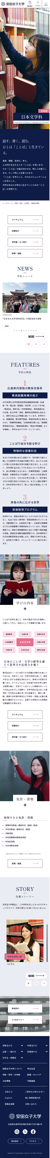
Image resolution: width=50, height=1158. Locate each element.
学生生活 (31, 1068)
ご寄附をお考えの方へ (35, 1091)
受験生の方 (7, 1045)
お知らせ (9, 1091)
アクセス (38, 6)
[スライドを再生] (28, 983)
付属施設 (31, 1080)
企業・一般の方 (9, 1051)
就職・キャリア (34, 1074)
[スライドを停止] (28, 344)
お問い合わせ (31, 1104)
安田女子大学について (12, 1068)
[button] (14, 330)
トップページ (7, 203)
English (8, 1097)
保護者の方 (32, 1051)
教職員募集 (10, 1104)
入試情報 (6, 1080)
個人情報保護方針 (33, 1097)
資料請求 (30, 6)
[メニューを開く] (46, 4)
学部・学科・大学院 (22, 203)
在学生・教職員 (9, 1057)
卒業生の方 (32, 1045)
